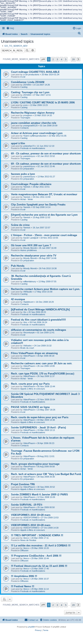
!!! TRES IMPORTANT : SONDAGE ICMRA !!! (37, 535)
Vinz (25, 322)
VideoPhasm (29, 356)
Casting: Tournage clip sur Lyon (30, 92)
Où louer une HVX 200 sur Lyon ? (31, 245)
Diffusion (24, 550)
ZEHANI (27, 85)
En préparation (27, 169)
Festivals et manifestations (32, 148)
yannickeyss (29, 156)
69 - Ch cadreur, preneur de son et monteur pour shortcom (46, 153)
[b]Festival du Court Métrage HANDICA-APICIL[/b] (40, 309)
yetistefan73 (29, 146)
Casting (23, 87)
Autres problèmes (28, 250)
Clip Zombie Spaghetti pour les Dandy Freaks (38, 204)
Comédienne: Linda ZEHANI (27, 82)
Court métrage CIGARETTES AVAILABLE (35, 71)
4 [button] (61, 59)
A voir (22, 77)
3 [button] (57, 59)
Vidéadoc (27, 345)
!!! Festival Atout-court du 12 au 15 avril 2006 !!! (39, 565)
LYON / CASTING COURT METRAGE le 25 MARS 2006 (43, 102)
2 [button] (53, 59)
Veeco (26, 538)
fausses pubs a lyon (23, 174)
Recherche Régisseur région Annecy (32, 112)
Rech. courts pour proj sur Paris (30, 383)
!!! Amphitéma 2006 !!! (24, 576)
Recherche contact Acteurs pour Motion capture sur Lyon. (45, 289)
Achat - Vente (26, 199)
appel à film (18, 143)
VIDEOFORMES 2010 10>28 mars (30, 514)
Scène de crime (20, 225)
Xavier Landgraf (30, 238)
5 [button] (65, 59)
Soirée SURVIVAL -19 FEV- (27, 504)
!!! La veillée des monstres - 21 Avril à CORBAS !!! (40, 545)
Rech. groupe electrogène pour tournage (35, 463)
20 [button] (73, 59)
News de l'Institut (28, 540)
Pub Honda (17, 265)
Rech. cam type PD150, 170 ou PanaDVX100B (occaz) (42, 373)
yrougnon (27, 115)
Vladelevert (28, 302)
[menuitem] (10, 28)
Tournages (25, 117)
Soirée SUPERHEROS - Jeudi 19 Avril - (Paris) (38, 427)
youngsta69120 (30, 125)
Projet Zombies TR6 (23, 484)
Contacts (24, 128)
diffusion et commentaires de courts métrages (38, 329)
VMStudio (27, 292)
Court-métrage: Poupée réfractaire (31, 184)
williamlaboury (29, 281)
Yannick (26, 187)
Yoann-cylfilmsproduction (35, 136)
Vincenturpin (29, 332)
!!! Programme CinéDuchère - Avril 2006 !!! (36, 555)
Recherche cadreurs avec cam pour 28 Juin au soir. (41, 363)
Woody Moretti (30, 248)
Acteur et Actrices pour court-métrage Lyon (37, 133)
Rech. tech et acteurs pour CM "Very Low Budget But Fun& (46, 474)
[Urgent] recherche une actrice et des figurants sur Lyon (44, 214)
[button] (43, 59)
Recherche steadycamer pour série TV (33, 255)
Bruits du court (27, 348)
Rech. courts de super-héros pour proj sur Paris (39, 417)
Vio (24, 312)
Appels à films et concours (32, 389)
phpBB (31, 627)
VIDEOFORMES (31, 517)
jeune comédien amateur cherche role (33, 122)
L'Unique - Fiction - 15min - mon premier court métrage (44, 235)
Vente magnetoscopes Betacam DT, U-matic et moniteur (44, 194)
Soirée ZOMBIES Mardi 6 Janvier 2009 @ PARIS (39, 494)
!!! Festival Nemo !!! (22, 586)
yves (25, 105)
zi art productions (31, 74)
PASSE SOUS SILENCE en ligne (30, 407)
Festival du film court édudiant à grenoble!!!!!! (38, 319)
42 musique (18, 299)
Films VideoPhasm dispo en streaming (34, 353)
